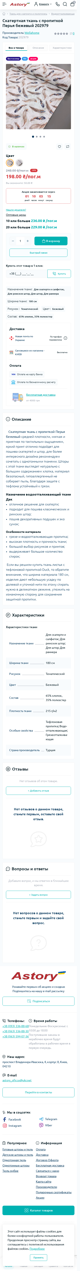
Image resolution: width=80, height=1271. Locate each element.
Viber (48, 1125)
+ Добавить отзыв (38, 790)
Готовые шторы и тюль (17, 1149)
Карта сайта (43, 1181)
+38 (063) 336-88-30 (15, 1031)
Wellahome (32, 32)
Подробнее (37, 1248)
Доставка (42, 1154)
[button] (33, 137)
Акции (40, 1197)
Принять (38, 1257)
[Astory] (38, 976)
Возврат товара (46, 1176)
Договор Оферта (47, 1160)
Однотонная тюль (14, 1160)
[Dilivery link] (65, 338)
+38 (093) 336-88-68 (15, 1026)
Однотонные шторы (16, 1165)
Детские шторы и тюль (17, 1154)
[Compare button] (67, 146)
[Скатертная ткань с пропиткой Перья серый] (19, 163)
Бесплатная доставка (40, 394)
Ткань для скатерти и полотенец (28, 13)
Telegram (51, 1119)
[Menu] (4, 4)
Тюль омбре (10, 1170)
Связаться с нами (47, 1170)
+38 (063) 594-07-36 (15, 1036)
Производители (46, 1187)
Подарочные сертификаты (54, 1192)
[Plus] (27, 241)
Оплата (41, 1149)
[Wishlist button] (59, 146)
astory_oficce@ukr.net (17, 1080)
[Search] (65, 4)
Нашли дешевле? (16, 209)
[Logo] (20, 4)
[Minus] (13, 241)
